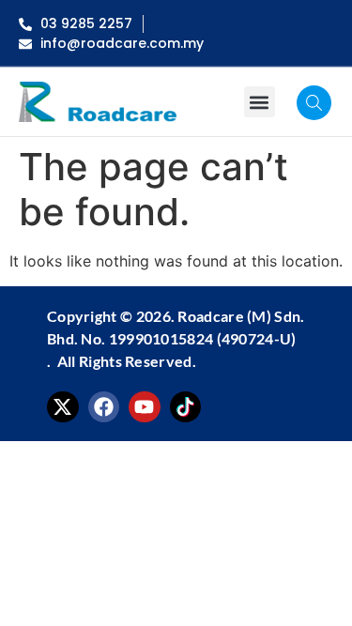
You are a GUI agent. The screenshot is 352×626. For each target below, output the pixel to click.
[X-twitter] (63, 407)
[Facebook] (104, 407)
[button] (259, 101)
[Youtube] (145, 407)
